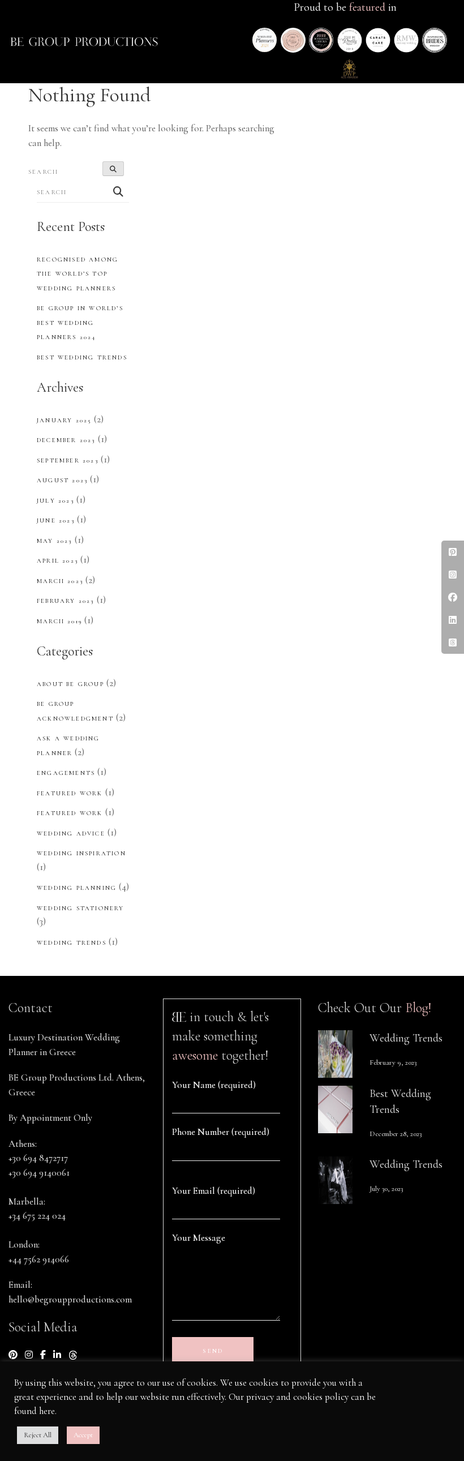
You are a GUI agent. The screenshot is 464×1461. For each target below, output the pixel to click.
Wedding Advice (71, 833)
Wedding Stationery (80, 908)
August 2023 (62, 480)
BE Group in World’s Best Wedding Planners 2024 (80, 323)
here (47, 1411)
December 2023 (66, 440)
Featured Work (70, 793)
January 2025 (64, 420)
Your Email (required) (213, 1191)
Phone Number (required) (220, 1132)
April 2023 (57, 560)
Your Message (198, 1238)
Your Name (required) (214, 1085)
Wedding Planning (77, 888)
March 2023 (60, 581)
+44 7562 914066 (38, 1259)
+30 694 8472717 (38, 1158)
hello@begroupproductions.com (70, 1299)
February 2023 (65, 601)
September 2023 (67, 460)
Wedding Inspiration (81, 853)
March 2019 (59, 621)
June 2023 (56, 520)
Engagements (66, 773)
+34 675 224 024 (37, 1216)
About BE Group (70, 684)
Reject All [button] (37, 1434)
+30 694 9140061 (39, 1173)
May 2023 (54, 541)
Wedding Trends (71, 942)
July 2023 (55, 500)
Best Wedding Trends (82, 357)
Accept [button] (83, 1434)
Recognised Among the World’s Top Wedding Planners (77, 274)
